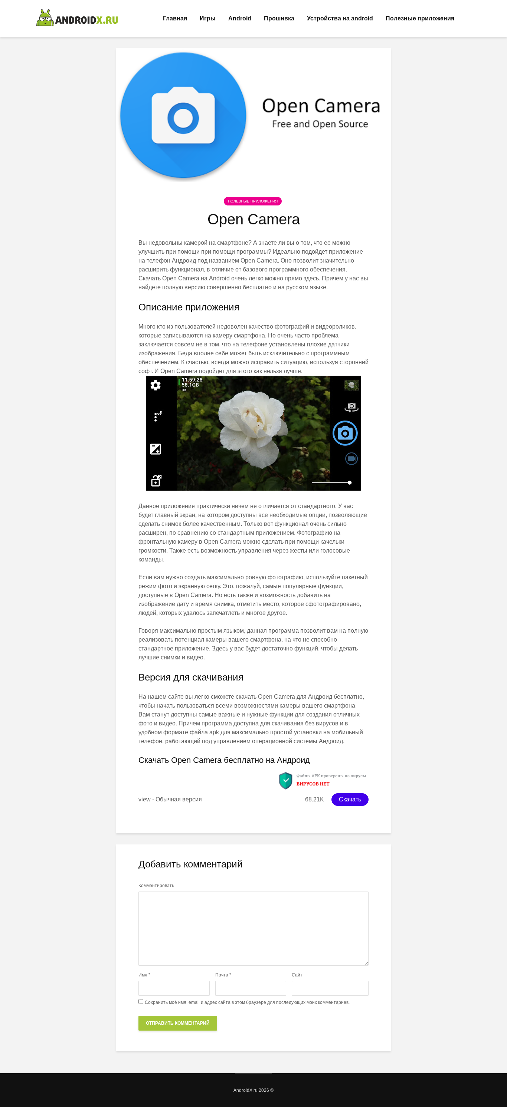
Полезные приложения (420, 18)
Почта (223, 975)
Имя (144, 975)
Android (239, 18)
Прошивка (279, 18)
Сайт (297, 975)
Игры (208, 18)
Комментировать (156, 885)
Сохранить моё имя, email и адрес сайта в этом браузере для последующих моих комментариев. (247, 1002)
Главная (175, 18)
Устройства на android (340, 18)
